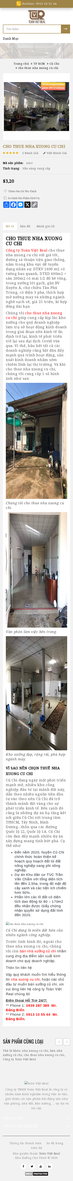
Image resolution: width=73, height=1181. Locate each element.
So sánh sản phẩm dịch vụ (24, 198)
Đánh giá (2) (46, 226)
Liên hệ (36, 1148)
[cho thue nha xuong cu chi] (36, 106)
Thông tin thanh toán (26, 1143)
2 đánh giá (30, 153)
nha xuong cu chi (35, 1050)
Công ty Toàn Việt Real (19, 1059)
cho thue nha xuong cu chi (44, 1055)
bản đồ (25, 226)
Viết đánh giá (57, 153)
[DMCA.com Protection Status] (36, 1173)
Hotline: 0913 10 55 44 (38, 3)
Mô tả (10, 226)
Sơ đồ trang (55, 1143)
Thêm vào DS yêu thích (22, 191)
